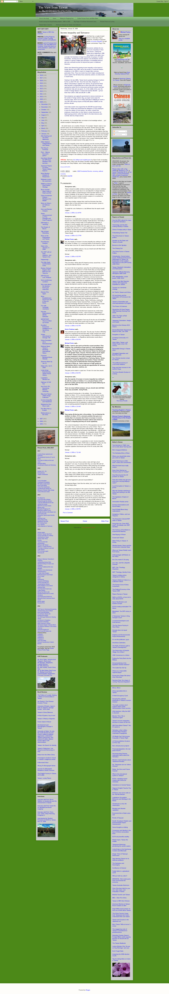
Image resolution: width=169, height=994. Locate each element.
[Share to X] (65, 171)
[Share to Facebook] (67, 171)
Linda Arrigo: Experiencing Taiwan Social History (46, 372)
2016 (41, 80)
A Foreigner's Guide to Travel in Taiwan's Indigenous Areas (47, 758)
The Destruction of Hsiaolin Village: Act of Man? (120, 651)
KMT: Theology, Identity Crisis (121, 572)
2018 (41, 75)
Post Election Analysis (45, 242)
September (45, 112)
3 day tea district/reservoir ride (45, 502)
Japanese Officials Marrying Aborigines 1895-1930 (121, 272)
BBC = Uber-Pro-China (119, 898)
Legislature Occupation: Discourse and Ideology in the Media (121, 799)
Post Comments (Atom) (88, 527)
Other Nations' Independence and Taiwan (46, 143)
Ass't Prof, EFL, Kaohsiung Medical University (46, 389)
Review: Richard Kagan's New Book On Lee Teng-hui (46, 270)
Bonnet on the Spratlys (119, 245)
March (43, 128)
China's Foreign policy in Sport (121, 229)
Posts (117, 131)
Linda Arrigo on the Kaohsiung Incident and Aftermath (121, 850)
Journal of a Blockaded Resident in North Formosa (46, 769)
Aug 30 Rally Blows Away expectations (120, 510)
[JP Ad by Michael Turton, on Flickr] (121, 394)
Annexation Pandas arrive (120, 501)
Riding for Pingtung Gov (67, 18)
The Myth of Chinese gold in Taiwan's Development (121, 646)
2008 (41, 102)
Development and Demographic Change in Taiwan (45, 726)
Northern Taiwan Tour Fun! (45, 534)
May (42, 123)
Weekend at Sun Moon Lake (46, 405)
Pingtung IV (41, 639)
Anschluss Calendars (118, 642)
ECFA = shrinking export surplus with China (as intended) (119, 780)
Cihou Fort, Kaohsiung (43, 487)
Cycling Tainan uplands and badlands (47, 39)
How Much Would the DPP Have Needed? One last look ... (46, 160)
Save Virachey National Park (122, 73)
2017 (41, 78)
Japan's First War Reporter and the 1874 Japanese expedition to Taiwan (120, 282)
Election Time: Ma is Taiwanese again (118, 716)
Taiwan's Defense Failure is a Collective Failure (121, 580)
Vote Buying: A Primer (119, 534)
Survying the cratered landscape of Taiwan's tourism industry (121, 700)
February (44, 131)
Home (54, 18)
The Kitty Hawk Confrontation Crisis (46, 263)
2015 (41, 83)
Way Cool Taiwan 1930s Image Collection (46, 395)
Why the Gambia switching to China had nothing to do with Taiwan (121, 492)
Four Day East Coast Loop (45, 588)
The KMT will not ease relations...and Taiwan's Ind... (46, 254)
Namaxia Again (42, 463)
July (42, 117)
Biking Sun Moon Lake (44, 592)
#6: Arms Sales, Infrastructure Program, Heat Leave (47, 660)
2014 (41, 86)
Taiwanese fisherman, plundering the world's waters (121, 845)
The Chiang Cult (117, 248)
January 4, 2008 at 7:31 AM (73, 452)
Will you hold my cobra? (119, 876)
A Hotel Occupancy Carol (120, 695)
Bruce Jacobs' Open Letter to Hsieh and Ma (46, 191)
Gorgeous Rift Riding (43, 581)
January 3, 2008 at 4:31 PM (73, 325)
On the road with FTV (43, 582)
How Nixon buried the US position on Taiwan (120, 475)
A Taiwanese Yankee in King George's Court (121, 616)
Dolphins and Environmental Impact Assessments (121, 635)
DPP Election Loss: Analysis (46, 276)
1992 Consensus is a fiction (120, 655)
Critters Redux (41, 590)
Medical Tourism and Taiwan (121, 894)
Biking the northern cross (44, 510)
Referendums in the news (46, 413)
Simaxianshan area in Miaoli (45, 610)
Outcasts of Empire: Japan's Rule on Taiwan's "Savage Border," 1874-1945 (46, 707)
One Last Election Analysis (46, 210)
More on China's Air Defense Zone (46, 204)
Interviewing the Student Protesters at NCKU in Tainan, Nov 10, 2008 (47, 820)
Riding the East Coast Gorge (45, 574)
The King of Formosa (44, 148)
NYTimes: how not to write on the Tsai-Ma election (121, 793)
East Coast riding (42, 485)
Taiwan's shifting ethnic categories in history (119, 576)
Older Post (104, 521)
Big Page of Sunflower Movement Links (85, 21)
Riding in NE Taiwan (43, 545)
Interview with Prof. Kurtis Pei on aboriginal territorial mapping (47, 807)
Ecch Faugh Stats (117, 951)
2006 (41, 421)
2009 (41, 99)
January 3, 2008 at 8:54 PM (73, 373)
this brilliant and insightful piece (82, 160)
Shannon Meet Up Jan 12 (46, 362)
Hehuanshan (41, 543)
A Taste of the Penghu (43, 573)
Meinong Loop (41, 518)
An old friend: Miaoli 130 (44, 614)
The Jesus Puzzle (121, 401)
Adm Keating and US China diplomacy (46, 137)
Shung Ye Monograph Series (46, 765)
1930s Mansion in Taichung (45, 526)
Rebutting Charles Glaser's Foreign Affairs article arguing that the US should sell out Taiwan (121, 938)
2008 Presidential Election (84, 171)
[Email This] (61, 171)
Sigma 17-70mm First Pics (44, 546)
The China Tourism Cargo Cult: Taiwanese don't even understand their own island (120, 915)
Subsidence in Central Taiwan (121, 785)
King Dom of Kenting (43, 621)
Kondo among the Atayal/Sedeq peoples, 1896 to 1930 (54, 21)
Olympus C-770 (123, 170)
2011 (41, 94)
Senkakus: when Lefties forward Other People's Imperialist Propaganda (119, 731)
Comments (118, 134)
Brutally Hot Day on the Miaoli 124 (47, 512)
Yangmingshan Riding (43, 584)
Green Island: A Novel (44, 722)
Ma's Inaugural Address (119, 450)
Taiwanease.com (122, 59)
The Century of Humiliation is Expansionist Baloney (121, 530)
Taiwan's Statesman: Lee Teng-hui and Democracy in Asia (46, 750)
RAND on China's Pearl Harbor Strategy (46, 185)
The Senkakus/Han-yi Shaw (120, 453)
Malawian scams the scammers (46, 180)
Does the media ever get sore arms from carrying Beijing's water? (121, 481)
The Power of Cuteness (119, 306)
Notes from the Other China (46, 754)
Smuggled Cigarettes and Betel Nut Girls (120, 354)
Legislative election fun (45, 378)
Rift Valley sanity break (44, 483)
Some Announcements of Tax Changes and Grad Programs (46, 217)
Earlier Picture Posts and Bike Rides (87, 18)
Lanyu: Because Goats (44, 491)
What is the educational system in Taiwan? (119, 774)
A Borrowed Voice (43, 762)
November (44, 107)
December (44, 104)
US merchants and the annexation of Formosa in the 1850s (121, 297)
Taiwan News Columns (45, 25)
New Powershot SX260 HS (45, 596)
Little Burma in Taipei (43, 537)
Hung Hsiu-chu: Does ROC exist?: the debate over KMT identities (121, 525)
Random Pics (41, 603)
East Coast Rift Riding (43, 612)
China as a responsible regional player (119, 671)
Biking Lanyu (41, 507)
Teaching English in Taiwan (121, 410)
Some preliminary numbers (46, 281)
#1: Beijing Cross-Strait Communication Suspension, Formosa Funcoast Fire (46, 673)
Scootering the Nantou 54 (44, 488)
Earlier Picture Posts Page (46, 649)
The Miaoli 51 (41, 498)
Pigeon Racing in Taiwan (120, 594)
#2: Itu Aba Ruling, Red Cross (47, 670)
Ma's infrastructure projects (120, 746)
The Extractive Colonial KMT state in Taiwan (121, 519)
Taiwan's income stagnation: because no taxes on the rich (121, 721)
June (43, 120)
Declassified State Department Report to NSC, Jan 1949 (121, 330)
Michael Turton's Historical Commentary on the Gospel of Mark (121, 417)
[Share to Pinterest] (69, 171)
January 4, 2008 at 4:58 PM (73, 509)
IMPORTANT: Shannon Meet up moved (46, 320)
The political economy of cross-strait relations (119, 363)
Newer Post (65, 521)
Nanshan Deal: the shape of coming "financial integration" (121, 681)
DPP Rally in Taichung (45, 223)
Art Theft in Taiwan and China (121, 292)
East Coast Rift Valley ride (44, 631)
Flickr (115, 183)
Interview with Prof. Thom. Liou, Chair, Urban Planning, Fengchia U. (46, 813)
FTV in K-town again (43, 551)
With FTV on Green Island (44, 505)
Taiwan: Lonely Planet (44, 778)
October (44, 109)
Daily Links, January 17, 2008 (45, 247)
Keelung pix (41, 579)
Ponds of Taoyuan (118, 818)
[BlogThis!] (63, 171)
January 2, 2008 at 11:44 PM (73, 212)
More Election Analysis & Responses (45, 175)
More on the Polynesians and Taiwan (45, 237)
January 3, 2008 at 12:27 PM (73, 235)
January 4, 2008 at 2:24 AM (73, 406)
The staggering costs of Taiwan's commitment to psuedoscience (119, 930)
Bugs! (39, 577)
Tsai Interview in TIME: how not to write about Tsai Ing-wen (121, 446)
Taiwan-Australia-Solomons (120, 885)
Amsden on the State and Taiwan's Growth (120, 241)
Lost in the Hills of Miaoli (44, 499)
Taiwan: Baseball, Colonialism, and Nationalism (121, 268)
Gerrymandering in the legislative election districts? (120, 663)
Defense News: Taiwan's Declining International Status (45, 350)
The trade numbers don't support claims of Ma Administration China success (121, 706)
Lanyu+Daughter (42, 480)
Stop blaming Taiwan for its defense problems (120, 859)
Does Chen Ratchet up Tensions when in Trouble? (120, 471)
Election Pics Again (45, 292)
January (44, 133)
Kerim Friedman (70, 329)
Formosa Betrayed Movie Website (46, 357)
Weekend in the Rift (43, 521)
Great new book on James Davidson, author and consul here (47, 47)
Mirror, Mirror (116, 688)
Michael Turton (69, 239)
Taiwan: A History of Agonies (46, 718)
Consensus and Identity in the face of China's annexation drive (121, 832)
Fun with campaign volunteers (45, 307)
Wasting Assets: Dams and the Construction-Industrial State (121, 546)
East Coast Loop (42, 513)
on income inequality (96, 41)
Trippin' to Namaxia (43, 474)
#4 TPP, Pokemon (43, 666)
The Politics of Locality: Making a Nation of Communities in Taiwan (47, 696)
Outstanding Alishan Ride (44, 562)
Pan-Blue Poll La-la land (46, 409)
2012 (41, 91)
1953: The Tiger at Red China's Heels (119, 316)
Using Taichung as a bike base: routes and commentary (121, 461)
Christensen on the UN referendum (119, 804)
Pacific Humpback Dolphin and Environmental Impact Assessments (121, 822)
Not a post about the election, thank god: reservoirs (46, 287)
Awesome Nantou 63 (43, 629)
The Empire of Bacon (45, 228)
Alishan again (41, 532)
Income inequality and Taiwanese (46, 400)
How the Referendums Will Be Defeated (46, 314)
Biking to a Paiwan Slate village (46, 490)
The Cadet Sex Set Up (119, 667)
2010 (41, 96)
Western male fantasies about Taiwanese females (121, 760)
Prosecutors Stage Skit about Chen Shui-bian (121, 676)
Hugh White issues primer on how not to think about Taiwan (121, 909)
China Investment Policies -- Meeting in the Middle (46, 198)
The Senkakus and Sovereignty (118, 864)
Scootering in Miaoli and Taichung (47, 465)
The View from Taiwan (53, 7)
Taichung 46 (41, 552)
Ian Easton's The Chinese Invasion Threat (45, 702)
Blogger (88, 990)
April (42, 125)
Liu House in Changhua (44, 620)
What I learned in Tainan (44, 623)
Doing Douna (41, 472)
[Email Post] (63, 178)
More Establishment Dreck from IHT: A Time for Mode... (46, 300)
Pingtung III (41, 637)
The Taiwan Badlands (119, 943)
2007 (41, 418)
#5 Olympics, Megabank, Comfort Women (45, 663)
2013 (41, 88)
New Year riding (42, 640)
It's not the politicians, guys (120, 639)
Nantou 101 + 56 (42, 471)
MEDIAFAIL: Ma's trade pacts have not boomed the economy (121, 880)
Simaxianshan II (42, 571)
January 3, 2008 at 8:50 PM (73, 339)
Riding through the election (45, 501)
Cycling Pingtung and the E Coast (46, 37)
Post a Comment (68, 512)
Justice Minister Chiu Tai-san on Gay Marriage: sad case (121, 947)
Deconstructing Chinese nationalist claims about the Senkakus (120, 755)
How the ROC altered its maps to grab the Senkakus (121, 220)
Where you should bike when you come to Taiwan (121, 457)
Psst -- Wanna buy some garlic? (45, 153)
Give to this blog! (44, 18)
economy (95, 171)
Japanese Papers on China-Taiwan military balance (46, 168)
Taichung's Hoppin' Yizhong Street (47, 624)
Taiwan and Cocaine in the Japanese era (120, 920)
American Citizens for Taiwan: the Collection (68, 25)
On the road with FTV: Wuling (45, 535)
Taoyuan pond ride (43, 541)
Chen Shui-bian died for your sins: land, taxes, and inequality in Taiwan (121, 890)
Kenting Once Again (43, 615)
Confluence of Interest (119, 868)
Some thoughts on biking (120, 827)
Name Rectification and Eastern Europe (119, 602)
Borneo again (41, 601)
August (43, 115)
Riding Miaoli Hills (42, 520)
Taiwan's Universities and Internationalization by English (121, 302)
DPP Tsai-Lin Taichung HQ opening (47, 609)
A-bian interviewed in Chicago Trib (46, 336)
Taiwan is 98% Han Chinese (121, 901)
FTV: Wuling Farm (42, 523)
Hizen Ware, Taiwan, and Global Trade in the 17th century (120, 344)
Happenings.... (45, 259)
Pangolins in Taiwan (118, 334)
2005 (41, 424)
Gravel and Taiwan (118, 537)
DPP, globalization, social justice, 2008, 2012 (120, 277)
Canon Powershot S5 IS (119, 172)
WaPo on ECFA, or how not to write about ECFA (121, 598)
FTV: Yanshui (41, 524)
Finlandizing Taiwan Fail (119, 232)
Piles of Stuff (41, 576)
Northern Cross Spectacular (45, 570)
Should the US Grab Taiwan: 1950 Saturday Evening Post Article (121, 311)
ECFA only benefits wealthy (120, 836)
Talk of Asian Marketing (45, 232)
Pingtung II (40, 635)
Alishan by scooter (42, 504)
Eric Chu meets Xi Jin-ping (120, 559)
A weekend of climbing (43, 482)
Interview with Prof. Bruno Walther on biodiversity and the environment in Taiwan (47, 801)
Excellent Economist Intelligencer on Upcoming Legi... (46, 328)
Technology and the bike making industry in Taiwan (120, 225)
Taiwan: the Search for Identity (47, 745)
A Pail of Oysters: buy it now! (46, 715)
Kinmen (40, 540)
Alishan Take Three (43, 538)
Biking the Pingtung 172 (44, 509)
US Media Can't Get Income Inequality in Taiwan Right (121, 737)
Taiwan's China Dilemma (45, 712)
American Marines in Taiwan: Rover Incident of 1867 (121, 904)
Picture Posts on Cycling (107, 21)
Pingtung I (40, 634)
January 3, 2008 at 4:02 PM (73, 256)
